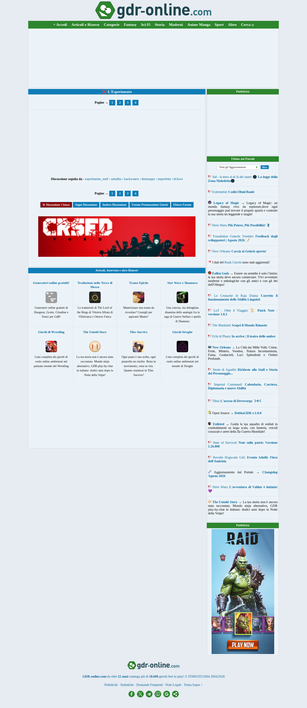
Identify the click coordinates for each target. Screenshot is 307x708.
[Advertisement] (153, 58)
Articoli (100, 270)
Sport (219, 25)
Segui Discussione (86, 204)
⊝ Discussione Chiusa (56, 204)
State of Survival (224, 442)
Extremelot (219, 192)
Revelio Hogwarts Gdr (229, 457)
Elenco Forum (182, 204)
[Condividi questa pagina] (175, 696)
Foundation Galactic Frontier (233, 236)
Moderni (176, 25)
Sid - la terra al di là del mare (231, 177)
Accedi (60, 25)
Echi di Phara (221, 336)
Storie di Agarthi (224, 369)
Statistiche (127, 685)
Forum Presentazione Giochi (150, 204)
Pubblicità (242, 91)
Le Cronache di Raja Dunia (236, 295)
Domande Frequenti (149, 685)
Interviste (113, 270)
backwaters (131, 179)
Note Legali (173, 685)
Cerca (247, 25)
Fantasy (130, 25)
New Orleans (221, 251)
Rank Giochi (233, 262)
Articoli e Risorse (85, 25)
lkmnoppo (148, 179)
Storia (160, 25)
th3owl (178, 179)
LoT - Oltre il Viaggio (230, 310)
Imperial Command (227, 384)
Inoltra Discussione (114, 204)
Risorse (132, 270)
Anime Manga (198, 25)
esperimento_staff (96, 179)
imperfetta (164, 179)
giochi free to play (171, 676)
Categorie (111, 25)
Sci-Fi (145, 25)
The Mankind (221, 325)
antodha (116, 179)
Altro (232, 25)
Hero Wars (219, 225)
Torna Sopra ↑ (193, 685)
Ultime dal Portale (243, 158)
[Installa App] (159, 696)
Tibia (215, 401)
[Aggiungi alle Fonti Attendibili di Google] (167, 696)
